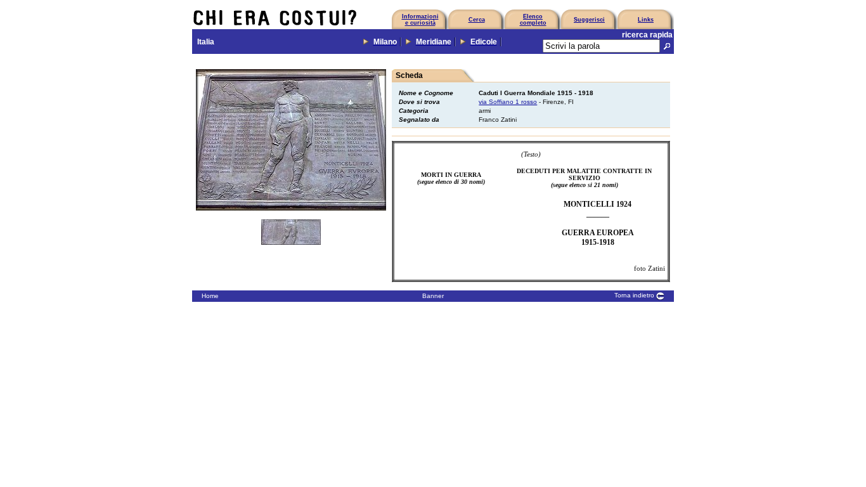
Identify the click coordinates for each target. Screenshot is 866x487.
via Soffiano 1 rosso (508, 101)
